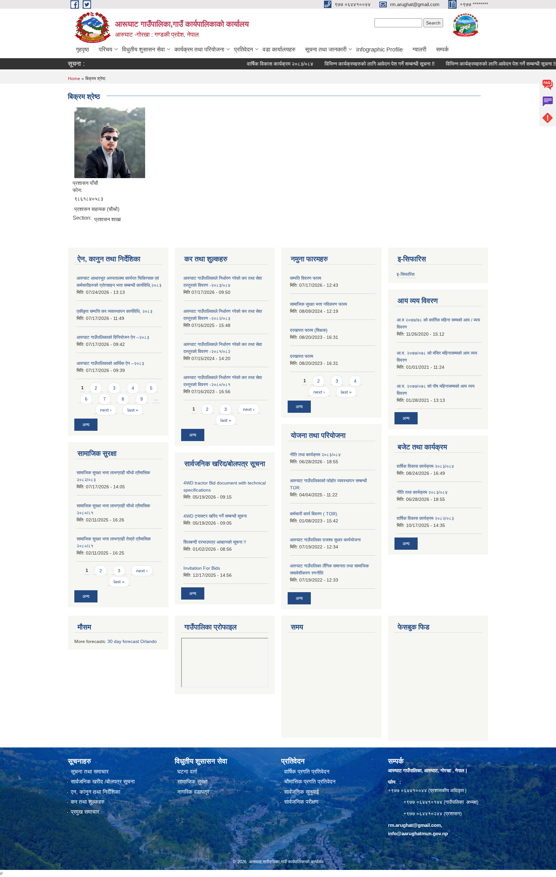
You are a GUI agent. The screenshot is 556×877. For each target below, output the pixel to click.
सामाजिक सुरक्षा (192, 782)
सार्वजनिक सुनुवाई (301, 792)
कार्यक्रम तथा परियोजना (199, 49)
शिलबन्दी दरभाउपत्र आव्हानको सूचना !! (214, 542)
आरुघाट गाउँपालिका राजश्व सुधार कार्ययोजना (325, 539)
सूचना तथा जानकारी (326, 49)
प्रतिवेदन (243, 49)
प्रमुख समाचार (85, 812)
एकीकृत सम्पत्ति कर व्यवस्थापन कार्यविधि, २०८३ (115, 311)
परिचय (105, 49)
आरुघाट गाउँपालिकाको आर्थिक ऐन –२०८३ (110, 363)
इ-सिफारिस (405, 274)
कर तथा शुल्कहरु (88, 802)
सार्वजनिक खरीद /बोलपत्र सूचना (103, 782)
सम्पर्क (442, 49)
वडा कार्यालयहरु (279, 49)
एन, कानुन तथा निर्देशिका (95, 792)
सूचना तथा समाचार (89, 772)
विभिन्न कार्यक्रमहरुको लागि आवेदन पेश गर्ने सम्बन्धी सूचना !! (364, 64)
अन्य (85, 424)
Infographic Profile (379, 49)
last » (132, 409)
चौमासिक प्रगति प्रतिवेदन (310, 782)
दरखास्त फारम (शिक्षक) (309, 330)
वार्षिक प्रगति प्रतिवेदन (306, 772)
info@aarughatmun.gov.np (418, 833)
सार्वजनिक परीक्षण (301, 802)
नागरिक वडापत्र (193, 792)
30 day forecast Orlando (132, 641)
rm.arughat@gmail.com (414, 825)
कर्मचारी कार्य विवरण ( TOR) (313, 513)
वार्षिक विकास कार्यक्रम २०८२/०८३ (425, 518)
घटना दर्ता (187, 772)
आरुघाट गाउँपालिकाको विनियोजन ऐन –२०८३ (113, 337)
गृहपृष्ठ (82, 49)
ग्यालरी (419, 49)
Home (74, 78)
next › (106, 409)
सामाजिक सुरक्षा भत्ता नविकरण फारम (318, 304)
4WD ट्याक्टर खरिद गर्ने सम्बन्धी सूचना (215, 516)
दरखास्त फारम (301, 356)
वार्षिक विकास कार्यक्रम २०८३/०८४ (264, 64)
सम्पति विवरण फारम (305, 278)
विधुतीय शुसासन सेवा (143, 49)
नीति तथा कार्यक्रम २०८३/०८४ (315, 454)
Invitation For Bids (201, 568)
